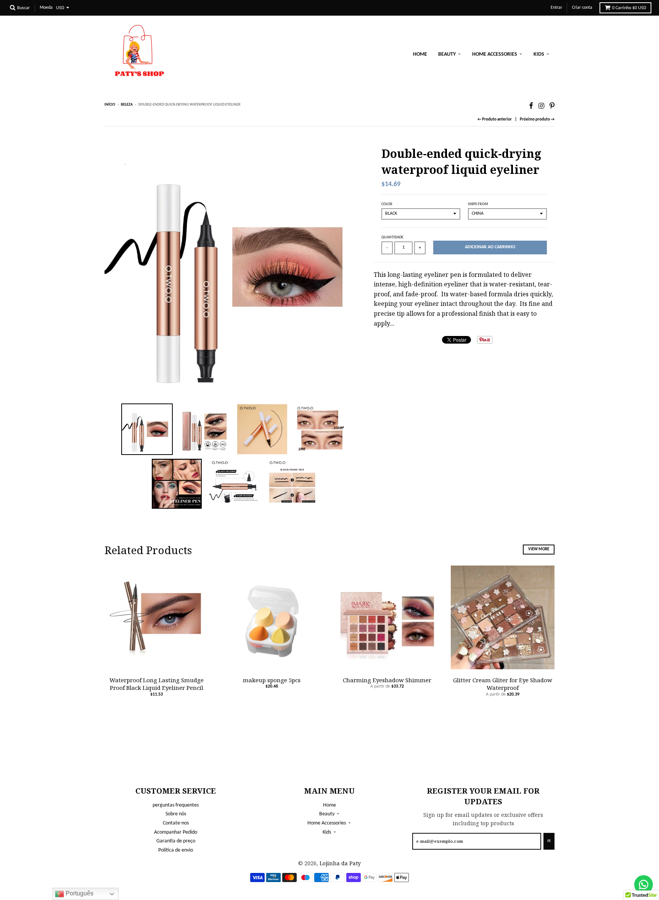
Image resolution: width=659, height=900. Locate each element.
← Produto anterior (494, 119)
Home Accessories (326, 823)
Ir (549, 841)
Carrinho (629, 8)
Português (78, 893)
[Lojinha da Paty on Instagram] (541, 105)
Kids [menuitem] (539, 54)
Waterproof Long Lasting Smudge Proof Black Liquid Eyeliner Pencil (156, 684)
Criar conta (582, 7)
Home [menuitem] (420, 54)
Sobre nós (176, 814)
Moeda (46, 7)
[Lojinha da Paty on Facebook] (531, 105)
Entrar (556, 7)
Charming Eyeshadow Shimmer (387, 680)
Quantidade (392, 237)
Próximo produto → (537, 119)
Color (386, 204)
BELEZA (127, 105)
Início (109, 105)
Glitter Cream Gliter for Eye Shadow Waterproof (502, 684)
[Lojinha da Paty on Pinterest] (552, 105)
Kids (327, 832)
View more (538, 549)
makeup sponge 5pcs (272, 680)
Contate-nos (176, 823)
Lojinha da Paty (340, 863)
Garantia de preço (175, 841)
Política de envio (175, 850)
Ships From (478, 204)
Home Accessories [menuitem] (494, 54)
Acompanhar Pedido (175, 832)
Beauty (326, 814)
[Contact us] (643, 884)
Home (329, 805)
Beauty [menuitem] (447, 54)
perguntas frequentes (176, 805)
